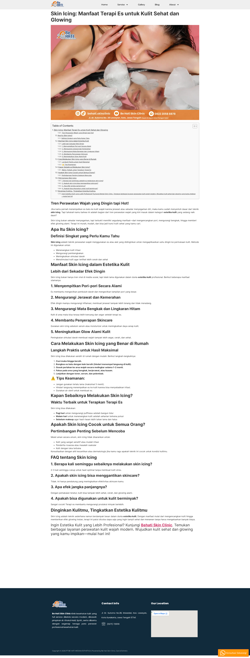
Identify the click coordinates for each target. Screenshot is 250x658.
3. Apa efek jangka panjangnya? (73, 186)
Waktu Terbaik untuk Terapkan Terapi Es (76, 170)
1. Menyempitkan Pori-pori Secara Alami (76, 146)
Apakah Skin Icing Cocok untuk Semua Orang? (76, 172)
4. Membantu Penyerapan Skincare (75, 154)
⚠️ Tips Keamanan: (69, 165)
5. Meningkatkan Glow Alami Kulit (74, 156)
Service (121, 4)
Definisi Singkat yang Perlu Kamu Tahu (75, 138)
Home (104, 4)
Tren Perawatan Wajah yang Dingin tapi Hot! (77, 133)
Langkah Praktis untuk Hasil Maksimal (75, 162)
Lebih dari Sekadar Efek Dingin (73, 144)
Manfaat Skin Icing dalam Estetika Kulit (73, 141)
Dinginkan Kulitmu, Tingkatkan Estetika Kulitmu (77, 191)
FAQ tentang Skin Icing (67, 178)
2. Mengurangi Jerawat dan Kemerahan (76, 149)
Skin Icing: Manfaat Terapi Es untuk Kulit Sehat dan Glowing (81, 130)
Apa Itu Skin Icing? (65, 135)
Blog (157, 4)
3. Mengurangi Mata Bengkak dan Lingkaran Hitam (80, 151)
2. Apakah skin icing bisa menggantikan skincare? (80, 183)
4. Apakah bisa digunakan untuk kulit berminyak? (80, 188)
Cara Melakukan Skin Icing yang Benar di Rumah (77, 159)
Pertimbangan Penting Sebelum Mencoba (77, 175)
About (172, 4)
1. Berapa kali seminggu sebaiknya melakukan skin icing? (82, 181)
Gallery (141, 4)
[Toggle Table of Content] (193, 126)
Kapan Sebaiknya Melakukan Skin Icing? (74, 167)
